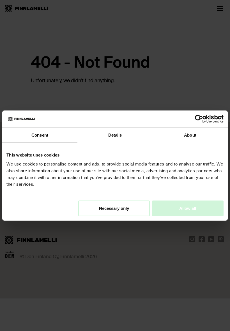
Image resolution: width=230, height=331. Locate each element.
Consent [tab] (39, 135)
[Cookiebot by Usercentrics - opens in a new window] (199, 119)
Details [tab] (115, 135)
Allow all (187, 208)
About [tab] (190, 135)
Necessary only (114, 208)
